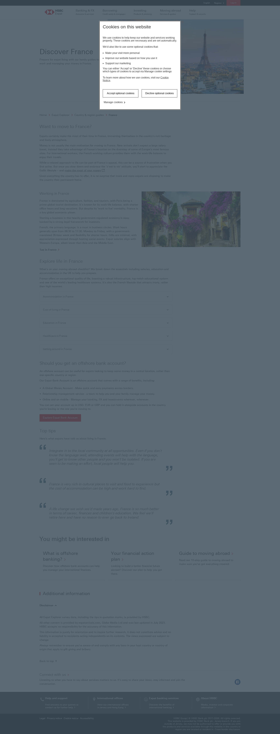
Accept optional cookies (120, 93)
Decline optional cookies (159, 93)
